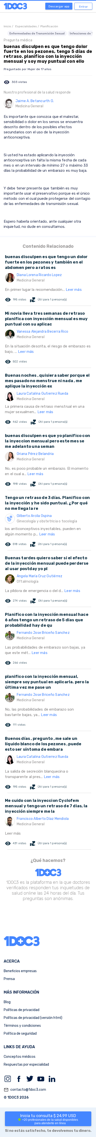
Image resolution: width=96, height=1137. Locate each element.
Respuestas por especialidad (26, 1064)
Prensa (9, 979)
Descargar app (58, 6)
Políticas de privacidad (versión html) (33, 1018)
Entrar (83, 6)
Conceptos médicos (19, 1057)
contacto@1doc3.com (25, 1089)
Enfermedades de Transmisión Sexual (37, 33)
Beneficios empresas (20, 971)
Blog (7, 1002)
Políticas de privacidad (21, 1010)
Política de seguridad (20, 1033)
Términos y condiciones (22, 1026)
